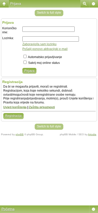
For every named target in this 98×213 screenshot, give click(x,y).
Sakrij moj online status (43, 63)
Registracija (13, 116)
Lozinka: (8, 38)
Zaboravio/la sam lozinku (39, 44)
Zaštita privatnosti (42, 107)
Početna (8, 209)
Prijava (15, 4)
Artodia (92, 134)
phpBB (20, 134)
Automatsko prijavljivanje (44, 57)
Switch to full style (49, 12)
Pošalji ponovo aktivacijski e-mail (45, 49)
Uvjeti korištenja (15, 107)
